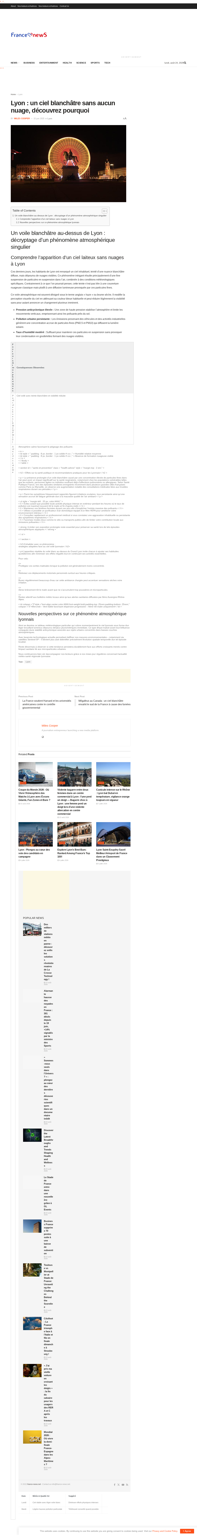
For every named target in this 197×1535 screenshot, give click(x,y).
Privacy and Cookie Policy (164, 1531)
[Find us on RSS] (127, 1484)
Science (81, 63)
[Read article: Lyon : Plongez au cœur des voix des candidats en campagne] (35, 834)
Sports (95, 63)
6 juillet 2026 (24, 860)
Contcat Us (64, 6)
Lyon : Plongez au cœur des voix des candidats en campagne (34, 853)
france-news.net (34, 1484)
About (13, 6)
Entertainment (48, 63)
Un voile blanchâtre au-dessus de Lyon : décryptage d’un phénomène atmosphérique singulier (61, 215)
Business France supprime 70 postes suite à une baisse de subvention (48, 1237)
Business (29, 63)
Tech (107, 63)
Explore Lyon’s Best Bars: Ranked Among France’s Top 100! (73, 853)
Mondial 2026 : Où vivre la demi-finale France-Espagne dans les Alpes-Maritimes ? (48, 1448)
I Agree (187, 1531)
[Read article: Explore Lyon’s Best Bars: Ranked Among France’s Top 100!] (74, 834)
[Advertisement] (131, 32)
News (14, 63)
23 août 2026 (25, 804)
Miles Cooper (22, 118)
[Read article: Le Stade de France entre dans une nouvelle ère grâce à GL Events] (32, 1182)
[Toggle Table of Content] (103, 211)
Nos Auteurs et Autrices (27, 6)
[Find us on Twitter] (118, 1484)
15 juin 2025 (39, 118)
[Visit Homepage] (29, 34)
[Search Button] (185, 63)
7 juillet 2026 (102, 804)
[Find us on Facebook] (114, 1484)
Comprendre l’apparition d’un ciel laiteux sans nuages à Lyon (47, 219)
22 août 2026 (64, 817)
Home (13, 94)
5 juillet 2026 (102, 864)
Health (67, 63)
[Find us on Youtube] (123, 1484)
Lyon (20, 94)
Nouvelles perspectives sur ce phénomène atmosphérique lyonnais (49, 222)
